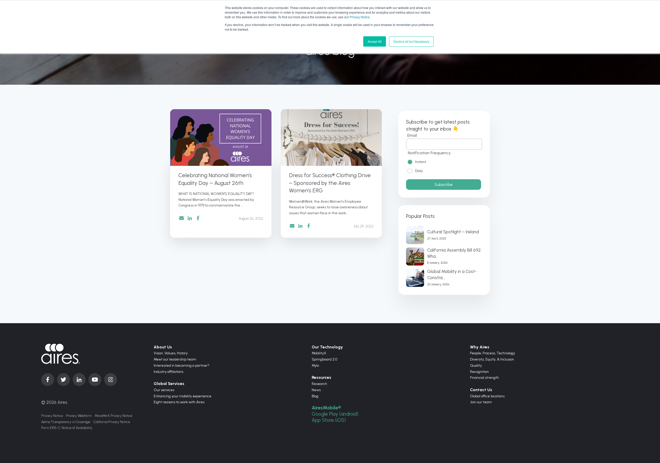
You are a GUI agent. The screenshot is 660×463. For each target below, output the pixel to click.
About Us (163, 347)
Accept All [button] (375, 41)
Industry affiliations (168, 372)
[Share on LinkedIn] (190, 218)
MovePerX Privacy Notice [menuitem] (113, 416)
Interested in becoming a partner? (181, 365)
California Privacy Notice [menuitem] (111, 422)
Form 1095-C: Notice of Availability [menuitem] (66, 428)
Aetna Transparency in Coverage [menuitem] (65, 422)
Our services (164, 390)
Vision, (159, 353)
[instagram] (110, 379)
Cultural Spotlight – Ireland (453, 231)
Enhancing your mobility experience (182, 396)
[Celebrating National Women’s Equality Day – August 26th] (220, 137)
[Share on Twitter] (181, 219)
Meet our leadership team (175, 359)
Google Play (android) (335, 414)
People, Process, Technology (492, 353)
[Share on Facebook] (198, 218)
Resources (321, 377)
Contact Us (481, 389)
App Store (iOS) (329, 420)
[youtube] (94, 379)
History (182, 353)
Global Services (169, 383)
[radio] (444, 161)
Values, (170, 353)
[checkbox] (444, 166)
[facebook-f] (47, 379)
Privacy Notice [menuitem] (52, 416)
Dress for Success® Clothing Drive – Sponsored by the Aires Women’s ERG (330, 183)
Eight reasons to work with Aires (179, 402)
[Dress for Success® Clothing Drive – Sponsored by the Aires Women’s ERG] (331, 137)
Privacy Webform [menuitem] (79, 416)
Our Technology (327, 347)
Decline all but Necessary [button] (411, 41)
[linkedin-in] (79, 379)
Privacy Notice (360, 17)
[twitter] (63, 379)
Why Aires (479, 347)
